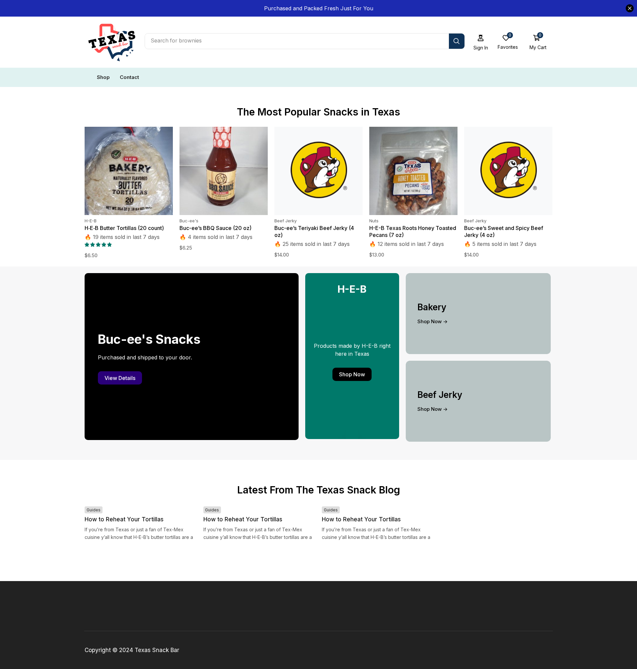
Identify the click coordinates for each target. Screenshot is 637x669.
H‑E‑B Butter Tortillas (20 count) (124, 228)
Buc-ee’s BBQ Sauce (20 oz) (215, 228)
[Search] (456, 41)
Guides (94, 509)
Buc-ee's (188, 220)
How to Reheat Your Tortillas (124, 519)
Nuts (374, 220)
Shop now (352, 374)
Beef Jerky (285, 220)
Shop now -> (432, 321)
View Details (120, 378)
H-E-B (91, 220)
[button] (481, 42)
